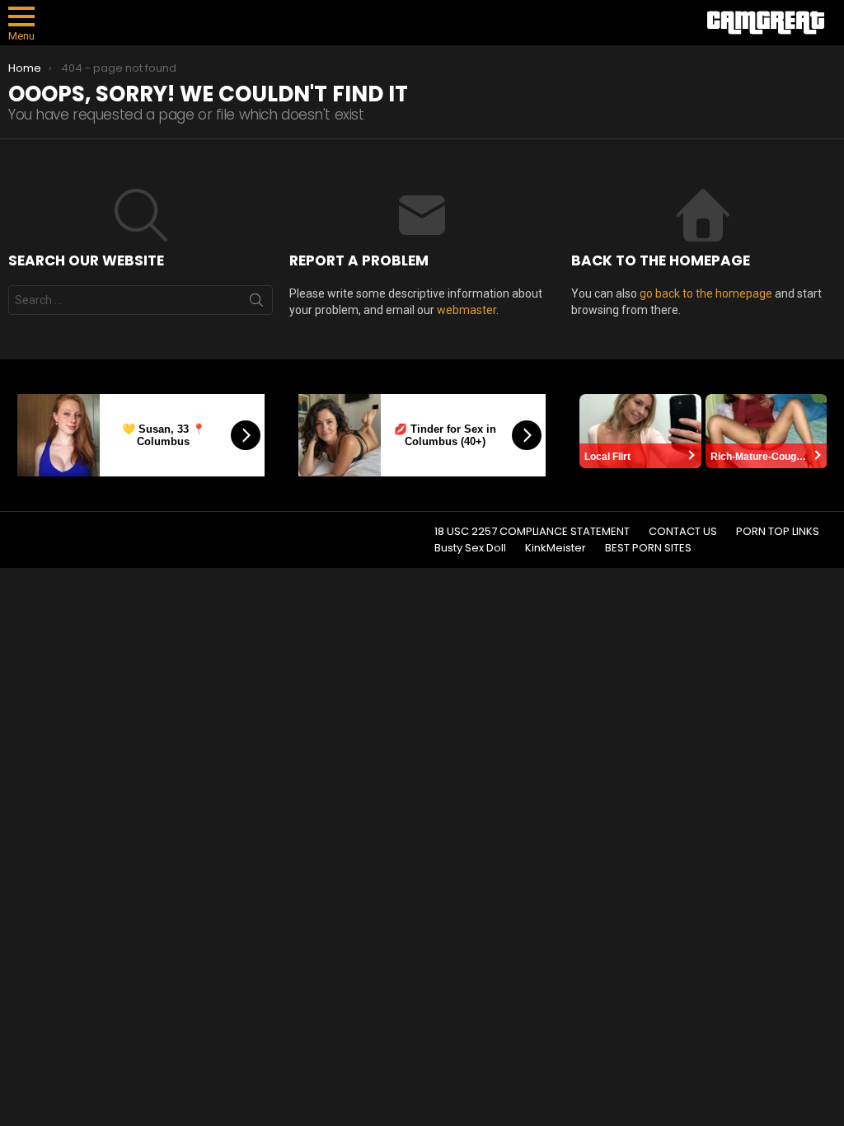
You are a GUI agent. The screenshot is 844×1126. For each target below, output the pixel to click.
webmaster (466, 310)
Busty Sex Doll (470, 548)
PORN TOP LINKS (777, 531)
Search (256, 303)
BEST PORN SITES (648, 548)
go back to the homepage (706, 293)
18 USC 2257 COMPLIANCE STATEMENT (532, 531)
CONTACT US (683, 531)
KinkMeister (555, 548)
